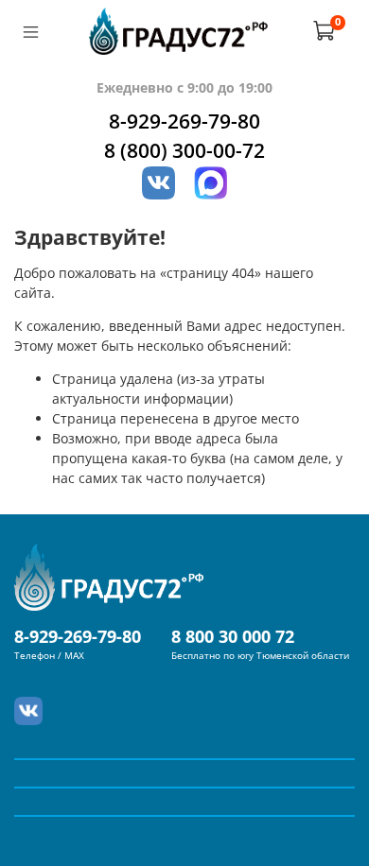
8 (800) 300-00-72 (184, 150)
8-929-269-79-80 (184, 121)
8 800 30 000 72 (232, 636)
